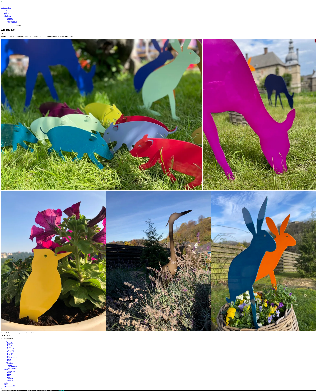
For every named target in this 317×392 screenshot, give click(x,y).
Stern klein (10, 18)
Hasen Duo (10, 343)
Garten (6, 10)
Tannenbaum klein (12, 22)
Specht (9, 375)
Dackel (9, 360)
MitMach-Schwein (12, 357)
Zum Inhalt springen (6, 8)
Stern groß (10, 19)
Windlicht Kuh (11, 371)
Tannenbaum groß (12, 21)
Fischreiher (10, 354)
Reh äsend (10, 353)
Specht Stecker (11, 349)
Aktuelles (6, 13)
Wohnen (6, 12)
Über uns (6, 15)
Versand (6, 384)
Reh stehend (10, 351)
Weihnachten (7, 16)
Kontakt (6, 383)
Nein (62, 390)
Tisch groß (10, 378)
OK (59, 390)
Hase (8, 344)
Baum (8, 377)
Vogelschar (10, 346)
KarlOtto (9, 347)
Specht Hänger (11, 350)
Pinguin (9, 359)
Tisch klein (10, 380)
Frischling (9, 356)
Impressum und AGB (9, 386)
